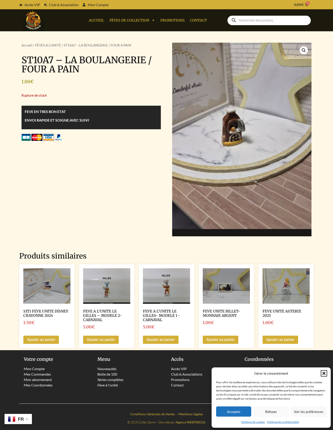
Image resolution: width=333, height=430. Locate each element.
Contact (198, 20)
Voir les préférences (308, 412)
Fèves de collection (129, 20)
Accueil (96, 20)
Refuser (271, 412)
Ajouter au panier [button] (41, 339)
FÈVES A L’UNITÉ (48, 45)
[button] (324, 373)
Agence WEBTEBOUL (191, 422)
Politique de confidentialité (283, 422)
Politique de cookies (253, 422)
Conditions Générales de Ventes (153, 414)
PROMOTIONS (172, 20)
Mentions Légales (191, 414)
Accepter (234, 412)
